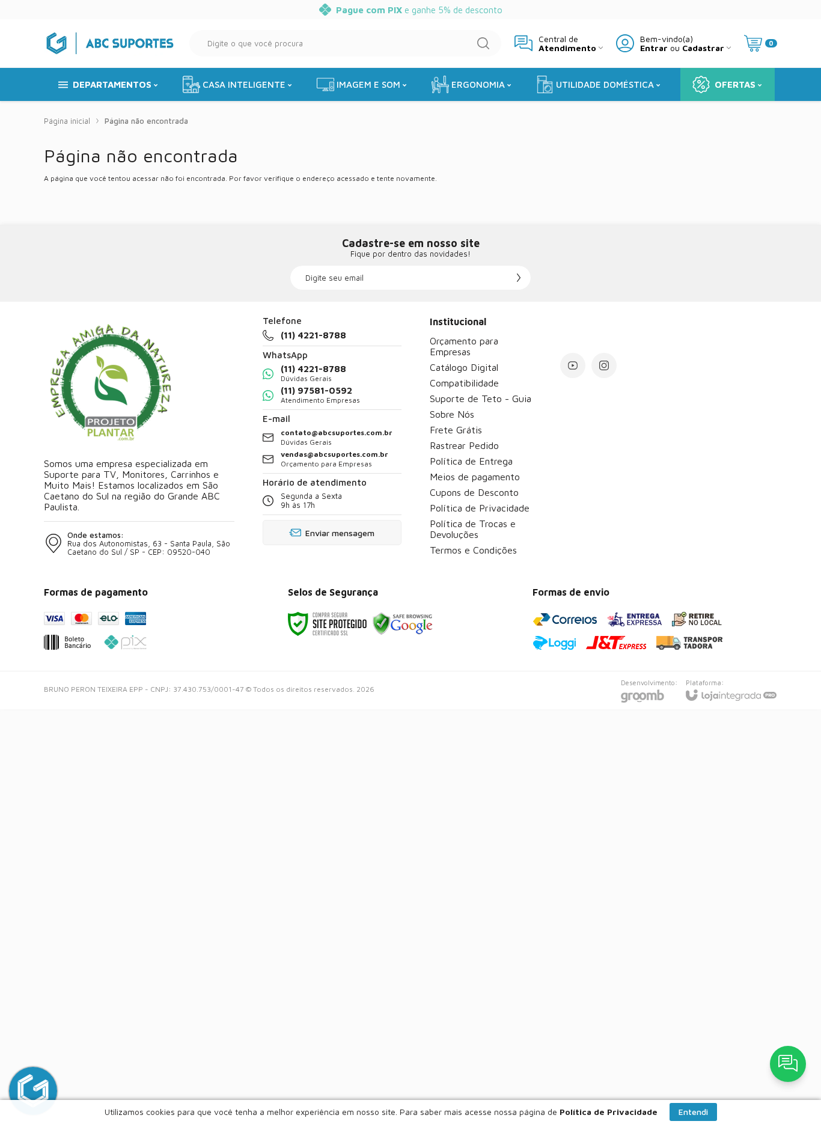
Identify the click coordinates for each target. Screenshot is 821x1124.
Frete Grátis (456, 429)
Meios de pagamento (475, 476)
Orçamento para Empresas (464, 346)
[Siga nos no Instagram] (604, 365)
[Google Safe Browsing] (403, 623)
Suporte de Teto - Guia (480, 398)
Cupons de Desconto (474, 492)
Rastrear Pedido (464, 445)
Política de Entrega (471, 461)
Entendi (693, 1112)
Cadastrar (703, 47)
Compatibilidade (464, 382)
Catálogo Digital (464, 367)
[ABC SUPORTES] (110, 43)
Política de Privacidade (480, 507)
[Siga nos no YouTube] (572, 365)
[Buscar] (483, 43)
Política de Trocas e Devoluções (473, 529)
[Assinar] (519, 278)
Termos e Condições (473, 550)
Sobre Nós (452, 414)
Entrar (654, 47)
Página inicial (67, 121)
